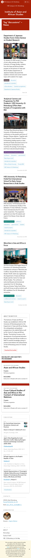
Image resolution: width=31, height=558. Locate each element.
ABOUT (5, 530)
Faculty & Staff (7, 535)
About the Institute (10, 316)
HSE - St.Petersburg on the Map (11, 538)
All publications (7, 489)
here (8, 547)
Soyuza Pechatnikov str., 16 (10, 502)
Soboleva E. (7, 461)
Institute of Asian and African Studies (15, 13)
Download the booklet (11, 350)
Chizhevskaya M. (8, 446)
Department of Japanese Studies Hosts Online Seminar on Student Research (15, 37)
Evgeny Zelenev (13, 521)
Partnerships (6, 533)
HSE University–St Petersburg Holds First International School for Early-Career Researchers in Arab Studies (15, 179)
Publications (8, 417)
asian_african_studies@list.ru (14, 505)
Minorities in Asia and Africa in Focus (15, 244)
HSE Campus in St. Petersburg (11, 2)
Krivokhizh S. (7, 479)
